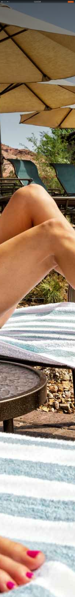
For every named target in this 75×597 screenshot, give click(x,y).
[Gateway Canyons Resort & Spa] (37, 2)
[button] (2, 1)
